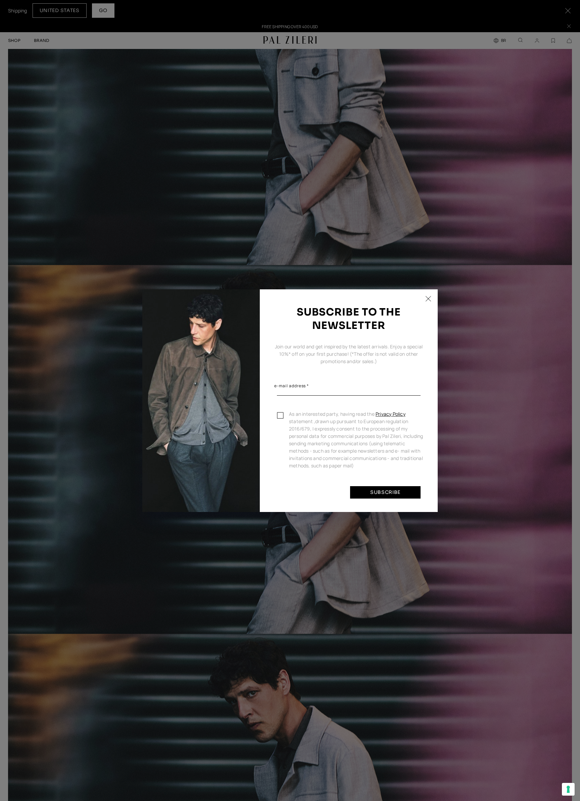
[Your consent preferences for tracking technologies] (568, 789)
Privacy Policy (390, 414)
